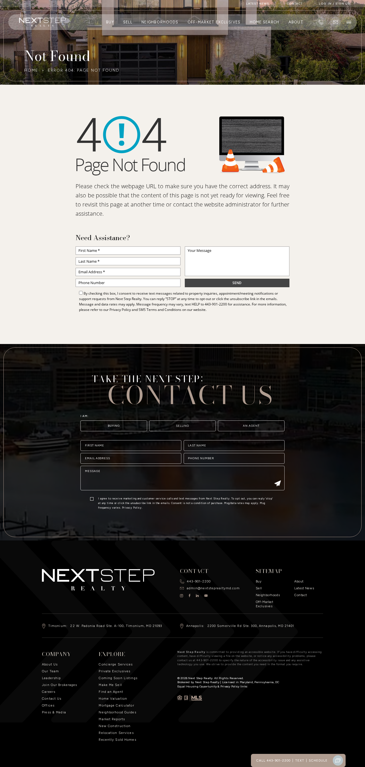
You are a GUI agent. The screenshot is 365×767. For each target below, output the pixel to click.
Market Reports (112, 719)
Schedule (318, 760)
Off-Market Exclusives (214, 22)
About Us (50, 664)
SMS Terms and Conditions (160, 309)
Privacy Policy (120, 309)
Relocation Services (116, 733)
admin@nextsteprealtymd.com (213, 588)
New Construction (115, 726)
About (296, 22)
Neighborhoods (160, 22)
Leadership (51, 678)
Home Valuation (113, 699)
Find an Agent (111, 692)
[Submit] (277, 483)
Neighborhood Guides (117, 712)
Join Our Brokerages (59, 685)
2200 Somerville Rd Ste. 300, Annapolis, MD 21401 (250, 626)
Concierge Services (116, 664)
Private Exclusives (114, 671)
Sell (127, 22)
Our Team (50, 671)
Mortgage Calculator (116, 705)
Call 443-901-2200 (273, 760)
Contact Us (51, 699)
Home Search (264, 22)
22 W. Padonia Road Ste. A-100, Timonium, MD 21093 (116, 626)
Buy (110, 22)
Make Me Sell (110, 685)
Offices (48, 705)
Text (299, 760)
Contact (300, 595)
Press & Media (54, 712)
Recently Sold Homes (117, 740)
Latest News (304, 588)
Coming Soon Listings (118, 678)
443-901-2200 (216, 304)
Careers (48, 692)
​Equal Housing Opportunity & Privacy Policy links (212, 686)
